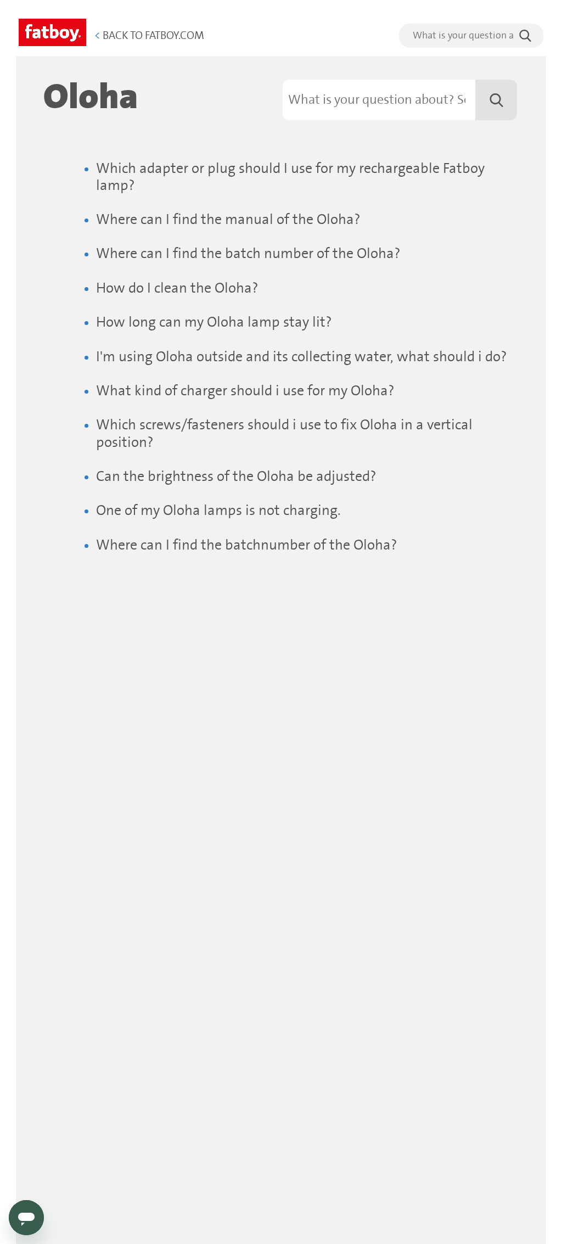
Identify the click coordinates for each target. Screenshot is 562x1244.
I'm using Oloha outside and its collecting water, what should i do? (301, 357)
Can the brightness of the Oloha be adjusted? (236, 477)
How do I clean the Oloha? (177, 288)
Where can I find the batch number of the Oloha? (248, 254)
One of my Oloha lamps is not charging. (218, 511)
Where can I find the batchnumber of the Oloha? (246, 545)
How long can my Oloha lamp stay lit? (214, 322)
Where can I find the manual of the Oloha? (228, 220)
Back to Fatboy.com (149, 36)
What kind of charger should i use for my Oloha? (245, 391)
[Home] (52, 31)
